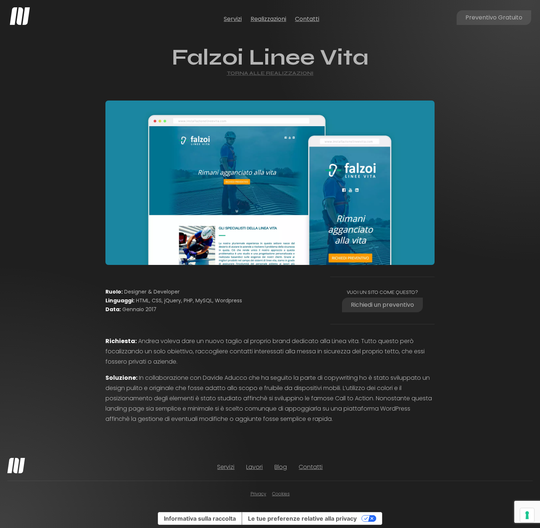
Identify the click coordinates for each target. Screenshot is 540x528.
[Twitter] (503, 467)
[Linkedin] (490, 467)
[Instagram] (476, 467)
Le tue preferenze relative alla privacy (302, 518)
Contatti (307, 19)
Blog (280, 467)
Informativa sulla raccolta (200, 518)
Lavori (254, 467)
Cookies (281, 494)
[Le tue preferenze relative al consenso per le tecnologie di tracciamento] (527, 515)
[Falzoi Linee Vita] (270, 183)
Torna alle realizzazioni (270, 73)
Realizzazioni (268, 19)
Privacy (258, 494)
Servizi (233, 19)
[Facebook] (463, 467)
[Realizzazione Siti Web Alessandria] (20, 16)
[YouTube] (516, 467)
